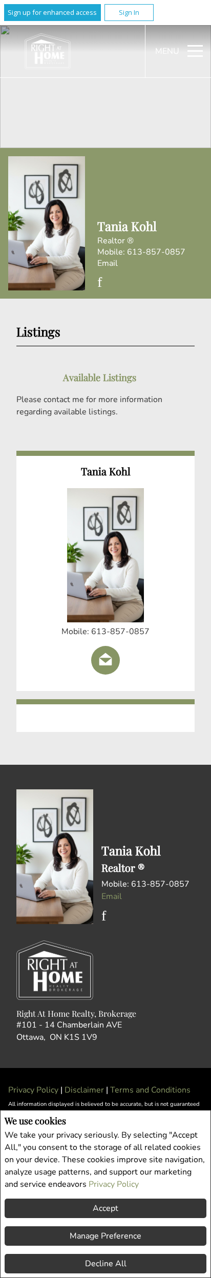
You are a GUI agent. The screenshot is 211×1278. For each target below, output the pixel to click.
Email (107, 263)
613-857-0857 (156, 252)
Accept (105, 1208)
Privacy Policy (114, 1184)
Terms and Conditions (150, 1090)
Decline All (105, 1263)
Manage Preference (105, 1236)
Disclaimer (85, 1090)
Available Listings (99, 377)
